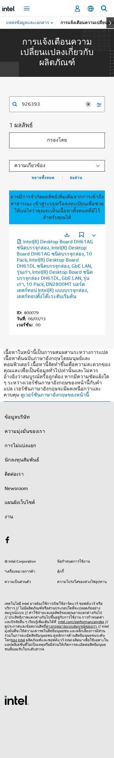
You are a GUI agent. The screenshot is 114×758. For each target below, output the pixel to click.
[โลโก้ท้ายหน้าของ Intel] (17, 700)
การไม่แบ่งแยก (20, 446)
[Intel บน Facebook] (7, 541)
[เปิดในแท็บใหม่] (67, 235)
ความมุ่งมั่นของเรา (25, 431)
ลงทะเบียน (76, 204)
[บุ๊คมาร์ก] (81, 235)
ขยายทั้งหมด (43, 177)
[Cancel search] (88, 104)
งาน (9, 517)
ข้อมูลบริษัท (17, 417)
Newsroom (16, 488)
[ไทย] (90, 8)
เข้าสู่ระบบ (44, 204)
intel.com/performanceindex (81, 621)
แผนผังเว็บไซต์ (20, 502)
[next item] (110, 22)
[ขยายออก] (93, 234)
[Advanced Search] (97, 104)
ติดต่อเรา (14, 474)
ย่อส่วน (76, 177)
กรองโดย (57, 140)
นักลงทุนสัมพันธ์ (22, 460)
